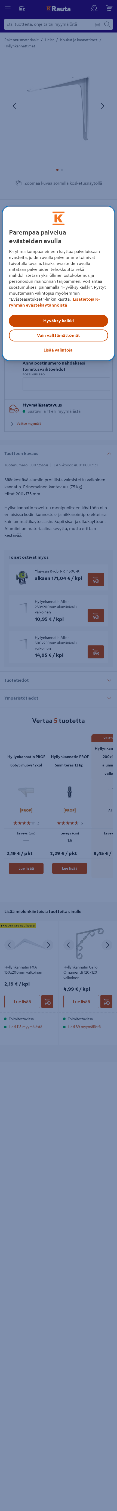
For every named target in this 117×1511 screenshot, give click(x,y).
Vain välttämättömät (58, 335)
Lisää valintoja (58, 350)
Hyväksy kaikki (58, 321)
